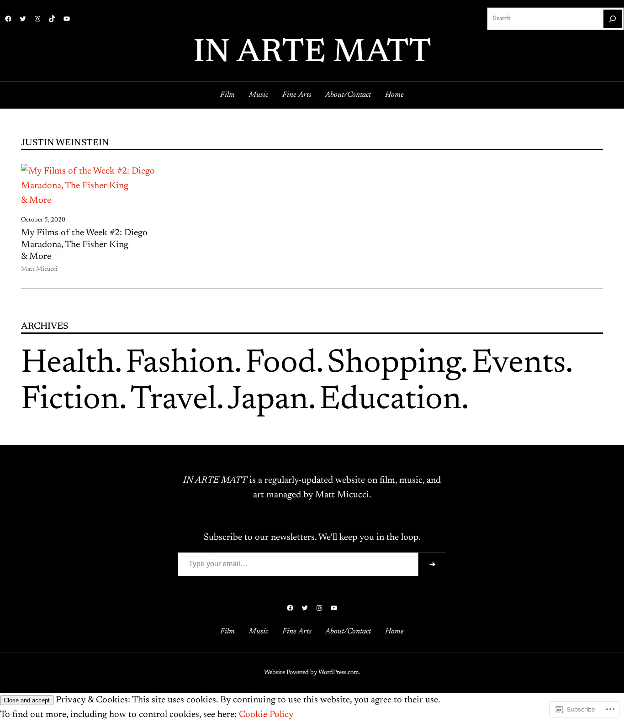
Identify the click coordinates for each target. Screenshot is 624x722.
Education (390, 400)
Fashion (180, 364)
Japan (267, 400)
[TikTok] (52, 18)
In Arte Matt (312, 53)
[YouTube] (66, 18)
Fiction (70, 400)
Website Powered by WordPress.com (311, 672)
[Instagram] (37, 18)
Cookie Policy (266, 714)
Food (280, 364)
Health (68, 364)
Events (518, 364)
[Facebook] (8, 18)
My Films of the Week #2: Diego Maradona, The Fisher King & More (84, 244)
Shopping (393, 364)
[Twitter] (22, 18)
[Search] (612, 19)
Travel (173, 400)
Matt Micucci (39, 269)
